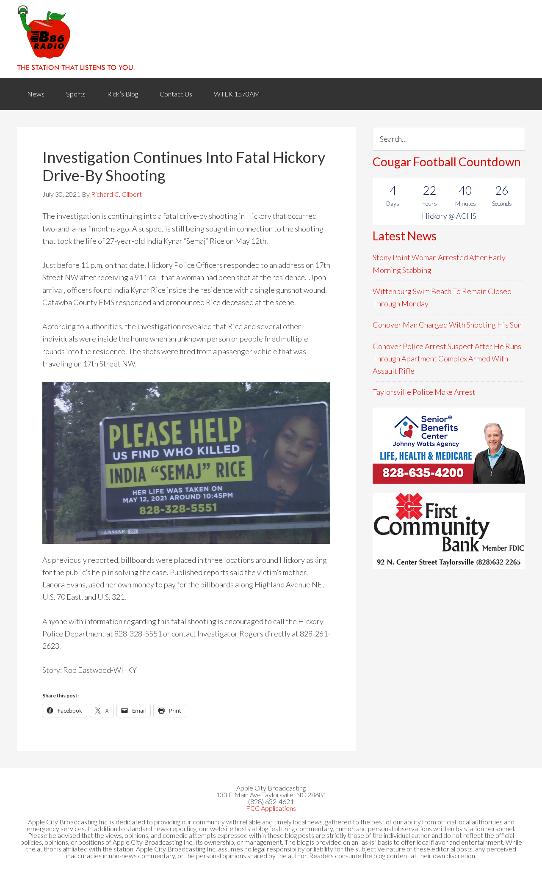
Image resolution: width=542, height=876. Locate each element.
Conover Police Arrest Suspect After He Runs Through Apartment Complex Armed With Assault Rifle (447, 359)
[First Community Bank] (449, 531)
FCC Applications (271, 808)
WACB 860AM (271, 39)
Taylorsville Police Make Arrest (424, 392)
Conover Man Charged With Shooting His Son (447, 324)
